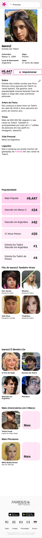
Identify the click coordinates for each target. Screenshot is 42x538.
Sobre (7, 528)
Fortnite (18, 151)
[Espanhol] (13, 522)
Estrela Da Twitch (10, 49)
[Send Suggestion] (39, 81)
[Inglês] (6, 522)
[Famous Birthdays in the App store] (14, 514)
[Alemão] (35, 522)
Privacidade (25, 528)
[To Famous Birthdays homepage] (4, 4)
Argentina (6, 63)
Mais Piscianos (10, 439)
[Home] (21, 502)
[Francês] (21, 522)
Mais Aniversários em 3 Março (18, 408)
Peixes (25, 56)
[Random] (34, 12)
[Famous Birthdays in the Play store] (28, 514)
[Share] (7, 12)
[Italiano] (28, 522)
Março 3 (6, 56)
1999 (13, 56)
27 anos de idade (30, 63)
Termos (34, 528)
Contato (14, 528)
